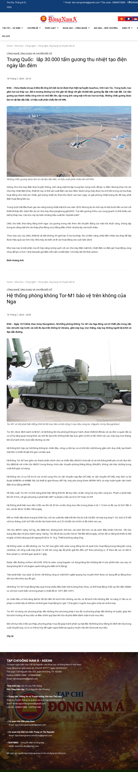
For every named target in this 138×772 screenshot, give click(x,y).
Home (10, 45)
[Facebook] (129, 2)
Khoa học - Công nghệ (25, 45)
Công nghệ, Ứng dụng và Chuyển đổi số (56, 45)
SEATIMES (13, 742)
